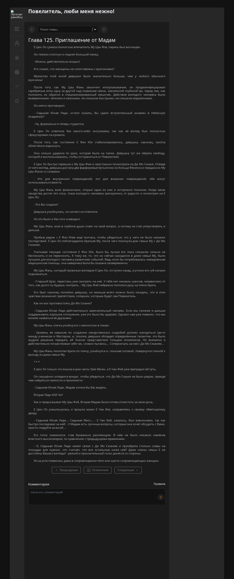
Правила (159, 484)
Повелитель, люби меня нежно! (71, 11)
